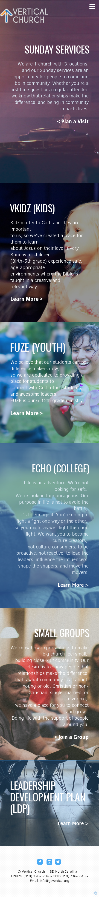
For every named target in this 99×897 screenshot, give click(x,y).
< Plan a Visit (73, 122)
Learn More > (26, 299)
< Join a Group (71, 737)
